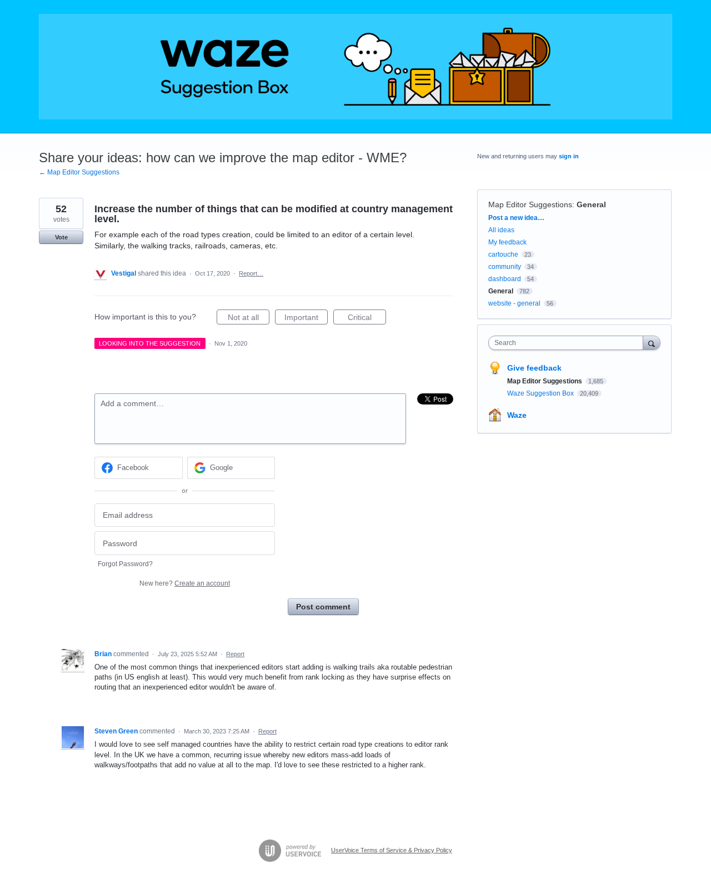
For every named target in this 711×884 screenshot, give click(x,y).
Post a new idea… (516, 218)
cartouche (503, 254)
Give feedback (534, 367)
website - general (514, 303)
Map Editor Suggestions (530, 204)
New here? (184, 583)
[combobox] (568, 343)
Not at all (248, 318)
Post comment (323, 606)
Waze (517, 415)
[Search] (651, 342)
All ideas (501, 230)
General (591, 204)
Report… (251, 273)
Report (235, 654)
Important (306, 318)
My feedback (507, 242)
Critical (367, 318)
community (504, 267)
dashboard (504, 279)
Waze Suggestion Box (541, 393)
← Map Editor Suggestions (79, 172)
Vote (61, 237)
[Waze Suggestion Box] (355, 66)
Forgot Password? (125, 564)
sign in (569, 156)
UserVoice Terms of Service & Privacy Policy (391, 850)
